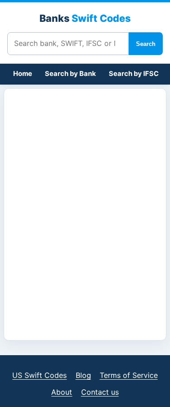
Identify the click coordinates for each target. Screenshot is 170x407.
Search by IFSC (134, 74)
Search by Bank (70, 74)
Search (145, 43)
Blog (83, 375)
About (61, 392)
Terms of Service (129, 375)
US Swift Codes (39, 375)
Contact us (100, 392)
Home (22, 74)
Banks (85, 18)
